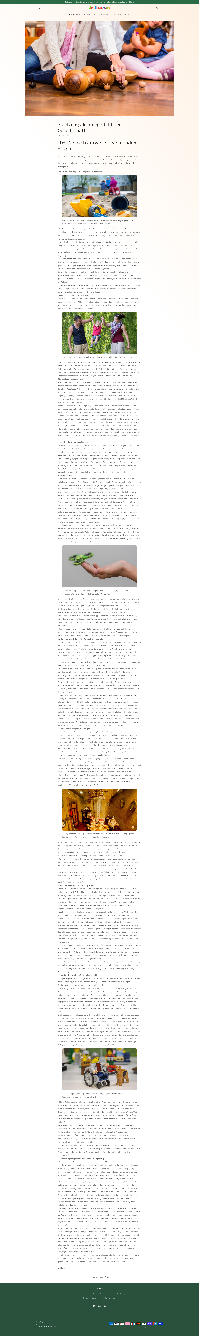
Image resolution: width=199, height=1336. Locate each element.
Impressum (135, 1294)
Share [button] (62, 1268)
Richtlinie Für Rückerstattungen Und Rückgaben (111, 1294)
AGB (89, 1294)
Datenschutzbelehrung (91, 1298)
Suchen (61, 1294)
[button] (38, 7)
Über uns (69, 1294)
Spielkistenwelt (146, 1328)
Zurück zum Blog (101, 1277)
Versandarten (80, 1294)
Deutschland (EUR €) (46, 1326)
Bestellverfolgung (109, 1298)
